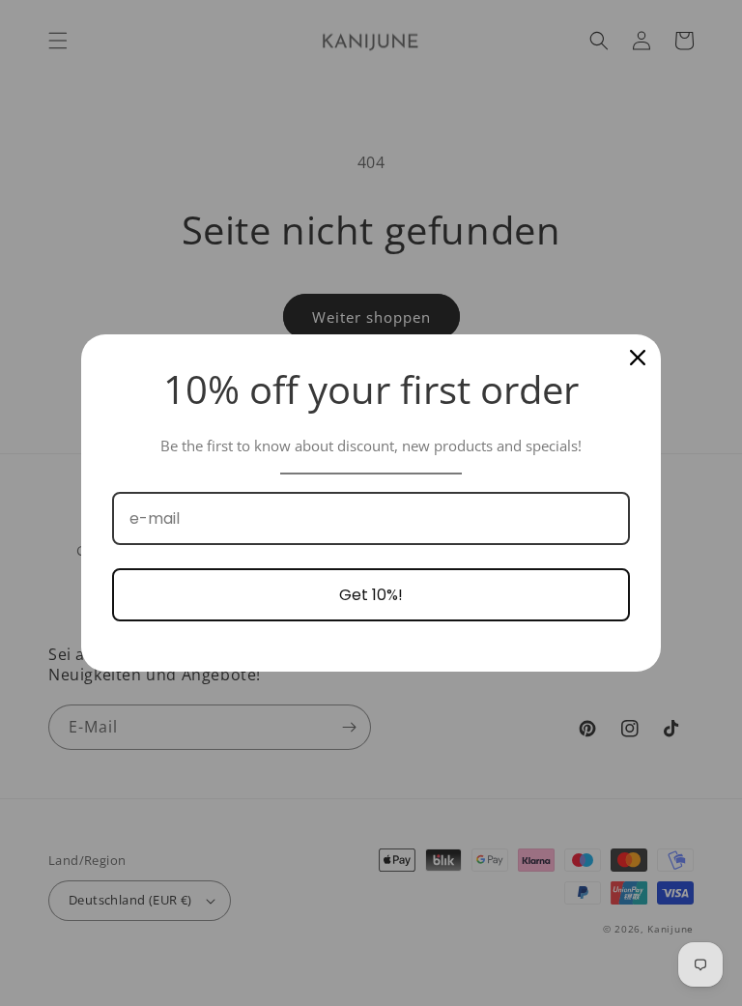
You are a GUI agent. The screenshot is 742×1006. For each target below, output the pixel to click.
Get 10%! (371, 595)
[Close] (637, 357)
